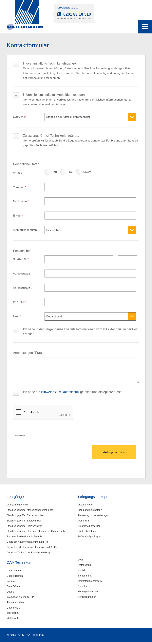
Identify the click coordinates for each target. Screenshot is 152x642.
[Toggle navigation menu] (145, 26)
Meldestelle (13, 618)
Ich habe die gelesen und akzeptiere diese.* (73, 392)
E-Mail (18, 215)
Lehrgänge (15, 497)
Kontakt (82, 570)
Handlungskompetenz (90, 510)
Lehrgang (19, 116)
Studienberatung (87, 531)
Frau (63, 173)
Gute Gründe (14, 586)
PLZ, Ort (19, 302)
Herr (48, 173)
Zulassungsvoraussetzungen (93, 515)
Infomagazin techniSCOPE (21, 597)
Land (17, 316)
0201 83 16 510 (77, 14)
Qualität (11, 591)
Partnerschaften (15, 602)
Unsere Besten (15, 576)
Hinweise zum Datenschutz (60, 392)
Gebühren (83, 520)
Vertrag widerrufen (88, 591)
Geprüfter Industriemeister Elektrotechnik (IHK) (32, 547)
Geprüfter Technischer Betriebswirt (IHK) (28, 552)
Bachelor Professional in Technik (24, 536)
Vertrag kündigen (87, 596)
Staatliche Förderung (89, 526)
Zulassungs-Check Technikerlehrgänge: (80, 138)
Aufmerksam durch (25, 229)
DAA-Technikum (19, 562)
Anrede (18, 172)
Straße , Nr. (20, 259)
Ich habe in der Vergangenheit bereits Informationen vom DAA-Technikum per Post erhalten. (80, 332)
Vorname (19, 187)
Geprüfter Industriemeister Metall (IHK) (27, 541)
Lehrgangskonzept (92, 497)
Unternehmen (14, 570)
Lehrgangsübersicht (17, 504)
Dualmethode (85, 504)
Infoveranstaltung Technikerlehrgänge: (79, 66)
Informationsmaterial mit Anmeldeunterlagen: (77, 97)
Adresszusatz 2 (22, 287)
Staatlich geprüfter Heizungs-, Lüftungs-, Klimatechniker (36, 531)
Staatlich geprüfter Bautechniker (24, 520)
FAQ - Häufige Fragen (89, 536)
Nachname (20, 201)
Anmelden (83, 586)
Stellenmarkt (84, 575)
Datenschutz (13, 607)
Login (81, 559)
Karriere (11, 581)
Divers (79, 173)
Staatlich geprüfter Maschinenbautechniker (30, 510)
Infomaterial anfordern (90, 581)
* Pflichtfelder (19, 435)
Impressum (13, 613)
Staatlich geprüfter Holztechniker (24, 526)
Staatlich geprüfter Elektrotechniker (25, 515)
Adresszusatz (21, 273)
